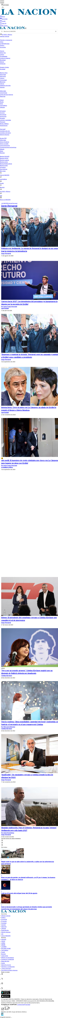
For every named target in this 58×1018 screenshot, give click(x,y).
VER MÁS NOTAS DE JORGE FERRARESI (11, 838)
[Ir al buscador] (2, 7)
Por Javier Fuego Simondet (9, 306)
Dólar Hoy (3, 53)
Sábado (2, 149)
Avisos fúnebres (4, 142)
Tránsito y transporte (6, 40)
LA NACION (4, 203)
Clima (1, 42)
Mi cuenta (4, 26)
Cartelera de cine (5, 131)
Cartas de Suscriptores (6, 94)
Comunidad (3, 80)
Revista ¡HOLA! (4, 158)
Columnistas (3, 93)
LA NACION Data (4, 43)
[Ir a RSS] (2, 988)
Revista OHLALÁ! (4, 156)
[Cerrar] (26, 28)
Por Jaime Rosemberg (7, 833)
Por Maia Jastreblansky (8, 727)
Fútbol (2, 100)
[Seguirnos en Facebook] (2, 974)
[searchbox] (28, 31)
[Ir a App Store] (5, 997)
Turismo (2, 113)
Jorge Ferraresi (12, 203)
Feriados (2, 118)
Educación (3, 76)
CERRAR (2, 1)
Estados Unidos (4, 67)
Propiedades (3, 56)
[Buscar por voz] (55, 31)
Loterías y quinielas (5, 120)
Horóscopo (3, 116)
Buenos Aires (3, 73)
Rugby (2, 102)
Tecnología (3, 114)
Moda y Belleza (4, 124)
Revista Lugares (4, 160)
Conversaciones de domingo (8, 147)
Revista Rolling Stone (6, 164)
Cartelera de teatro (5, 133)
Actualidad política (7, 467)
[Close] (2, 840)
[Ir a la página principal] (29, 14)
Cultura (2, 78)
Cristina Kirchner (6, 676)
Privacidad (27, 1004)
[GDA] (5, 1010)
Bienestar (2, 82)
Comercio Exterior (5, 58)
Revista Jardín (4, 165)
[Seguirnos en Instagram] (2, 984)
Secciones (4, 19)
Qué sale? (3, 129)
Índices (2, 62)
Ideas (1, 151)
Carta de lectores (5, 145)
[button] (29, 114)
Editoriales (3, 91)
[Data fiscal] (2, 1015)
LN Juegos (3, 111)
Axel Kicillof (5, 308)
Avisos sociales (4, 144)
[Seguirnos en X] (2, 979)
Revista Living (4, 162)
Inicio (3, 16)
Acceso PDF (3, 138)
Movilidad (3, 60)
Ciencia (2, 84)
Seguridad (3, 74)
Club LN (4, 23)
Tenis (1, 104)
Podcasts (2, 122)
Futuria (2, 51)
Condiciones (20, 1004)
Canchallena (3, 105)
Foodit (3, 21)
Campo (2, 54)
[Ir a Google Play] (5, 994)
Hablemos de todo (5, 85)
